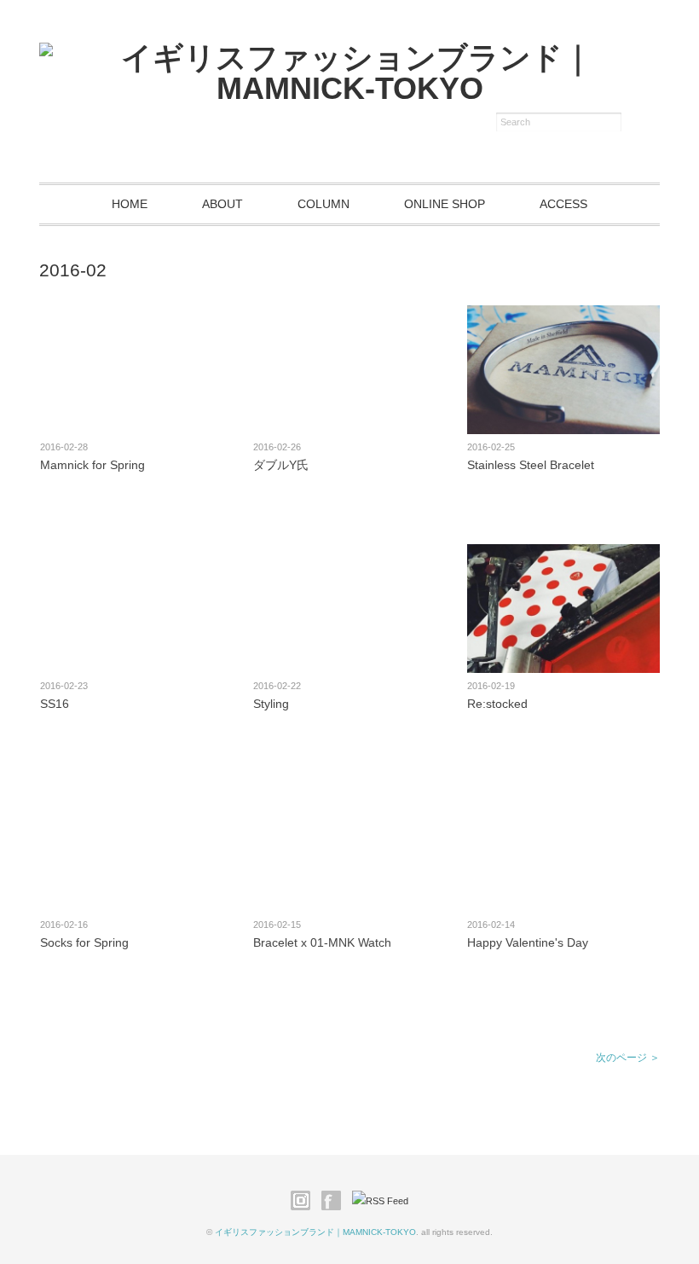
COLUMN (324, 204)
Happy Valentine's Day (527, 942)
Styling (271, 703)
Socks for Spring (84, 942)
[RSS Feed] (380, 1201)
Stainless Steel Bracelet (530, 465)
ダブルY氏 (281, 465)
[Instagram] (305, 1201)
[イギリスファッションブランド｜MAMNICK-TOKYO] (349, 57)
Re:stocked (497, 703)
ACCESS (563, 204)
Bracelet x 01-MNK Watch (322, 942)
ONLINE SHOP (444, 204)
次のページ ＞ (628, 1058)
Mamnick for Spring (92, 465)
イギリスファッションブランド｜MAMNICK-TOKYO (315, 1232)
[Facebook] (335, 1201)
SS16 (54, 703)
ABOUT (222, 204)
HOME (129, 204)
